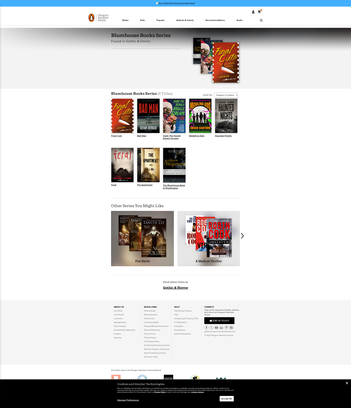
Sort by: (208, 95)
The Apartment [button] (144, 185)
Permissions (179, 330)
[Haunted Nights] (226, 115)
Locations (118, 318)
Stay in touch (220, 320)
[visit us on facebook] (206, 327)
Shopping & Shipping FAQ (186, 318)
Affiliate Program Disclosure (156, 349)
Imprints (117, 337)
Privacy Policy (150, 337)
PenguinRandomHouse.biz (156, 326)
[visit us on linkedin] (221, 327)
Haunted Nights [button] (223, 135)
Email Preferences (152, 330)
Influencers (149, 318)
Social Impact (120, 326)
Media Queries (150, 314)
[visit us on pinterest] (226, 327)
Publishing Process (183, 311)
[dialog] (175, 394)
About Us (119, 307)
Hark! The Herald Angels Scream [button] (172, 137)
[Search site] (261, 20)
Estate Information (182, 334)
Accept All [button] (226, 398)
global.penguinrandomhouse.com (219, 331)
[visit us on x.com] (211, 327)
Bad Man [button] (141, 135)
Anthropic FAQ (150, 357)
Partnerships (150, 311)
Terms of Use (150, 334)
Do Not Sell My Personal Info (157, 345)
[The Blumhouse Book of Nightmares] (174, 165)
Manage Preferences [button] (128, 400)
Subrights (178, 326)
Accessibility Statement (124, 330)
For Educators (180, 322)
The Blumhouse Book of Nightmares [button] (174, 187)
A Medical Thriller (209, 261)
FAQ (176, 314)
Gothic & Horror (175, 288)
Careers (117, 334)
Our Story (118, 311)
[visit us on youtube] (216, 327)
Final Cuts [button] (116, 135)
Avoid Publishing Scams (155, 353)
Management (120, 322)
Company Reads (151, 322)
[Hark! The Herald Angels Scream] (174, 115)
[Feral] (122, 164)
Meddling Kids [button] (196, 135)
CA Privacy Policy (151, 341)
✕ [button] (347, 383)
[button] (125, 20)
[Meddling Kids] (200, 115)
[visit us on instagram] (231, 327)
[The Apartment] (148, 164)
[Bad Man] (148, 115)
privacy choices (197, 392)
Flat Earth (142, 261)
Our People (119, 314)
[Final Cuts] (122, 115)
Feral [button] (113, 185)
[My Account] (253, 10)
